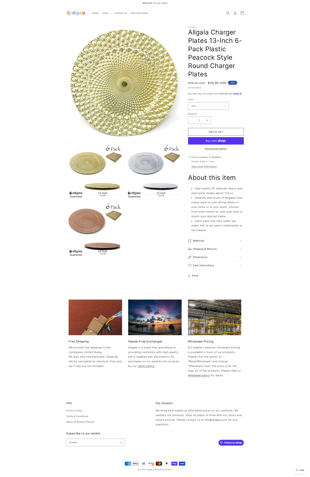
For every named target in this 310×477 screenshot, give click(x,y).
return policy (146, 366)
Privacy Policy (74, 410)
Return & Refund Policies (80, 421)
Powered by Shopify (162, 469)
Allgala (149, 469)
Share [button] (195, 275)
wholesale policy (199, 375)
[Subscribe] (120, 442)
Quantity (192, 113)
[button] (106, 13)
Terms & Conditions (77, 416)
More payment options (216, 148)
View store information (204, 166)
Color (191, 99)
